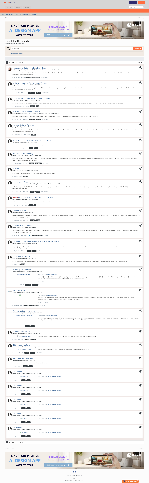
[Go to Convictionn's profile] (10, 170)
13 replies (27, 134)
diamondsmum (17, 184)
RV (13, 212)
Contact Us (79, 475)
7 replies (26, 106)
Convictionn (16, 170)
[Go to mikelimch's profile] (10, 242)
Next (13, 62)
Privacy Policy (71, 475)
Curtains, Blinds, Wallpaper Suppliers (26, 112)
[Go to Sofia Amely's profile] (10, 69)
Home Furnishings (32, 142)
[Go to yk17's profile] (10, 126)
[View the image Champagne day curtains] (24, 274)
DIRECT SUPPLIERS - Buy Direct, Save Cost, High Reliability (43, 113)
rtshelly (14, 227)
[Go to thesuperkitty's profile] (10, 359)
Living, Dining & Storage (35, 155)
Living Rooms (36, 333)
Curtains (16, 169)
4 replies (25, 205)
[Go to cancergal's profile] (10, 141)
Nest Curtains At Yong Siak (23, 358)
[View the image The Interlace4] (24, 432)
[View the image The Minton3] (24, 390)
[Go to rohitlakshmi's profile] (10, 155)
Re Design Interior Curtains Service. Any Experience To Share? (36, 241)
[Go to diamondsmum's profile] (10, 183)
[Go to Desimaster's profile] (10, 198)
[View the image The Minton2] (24, 404)
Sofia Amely (16, 70)
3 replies (26, 119)
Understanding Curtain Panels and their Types (29, 68)
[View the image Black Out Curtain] (24, 295)
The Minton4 (17, 372)
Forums (18, 7)
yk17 (14, 127)
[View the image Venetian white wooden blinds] (24, 315)
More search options (17, 53)
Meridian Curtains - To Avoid (23, 125)
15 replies (24, 92)
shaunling (15, 113)
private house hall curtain (22, 332)
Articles (9, 7)
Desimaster (16, 199)
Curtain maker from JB (21, 256)
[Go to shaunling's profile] (10, 113)
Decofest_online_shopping (23, 154)
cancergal (15, 142)
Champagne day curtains (22, 270)
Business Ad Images (36, 373)
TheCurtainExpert (17, 271)
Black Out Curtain (19, 290)
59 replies (24, 235)
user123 (15, 258)
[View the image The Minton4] (24, 376)
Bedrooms (39, 271)
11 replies (26, 191)
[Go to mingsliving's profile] (10, 333)
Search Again (138, 48)
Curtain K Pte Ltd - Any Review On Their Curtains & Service (35, 140)
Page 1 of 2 (22, 62)
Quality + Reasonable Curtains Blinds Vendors (30, 83)
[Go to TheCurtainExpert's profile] (10, 271)
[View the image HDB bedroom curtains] (24, 349)
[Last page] (16, 62)
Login (133, 3)
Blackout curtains (19, 211)
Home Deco (27, 127)
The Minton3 (17, 386)
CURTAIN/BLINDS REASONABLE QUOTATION (35, 197)
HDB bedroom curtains (21, 345)
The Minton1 (17, 414)
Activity (27, 7)
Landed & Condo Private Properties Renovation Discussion (44, 70)
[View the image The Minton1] (24, 418)
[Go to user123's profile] (10, 257)
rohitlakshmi (16, 155)
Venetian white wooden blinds (24, 311)
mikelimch (15, 243)
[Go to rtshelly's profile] (10, 227)
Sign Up (141, 3)
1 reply (24, 77)
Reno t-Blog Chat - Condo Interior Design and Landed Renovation (47, 184)
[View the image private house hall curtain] (24, 336)
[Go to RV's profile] (10, 212)
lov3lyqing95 (16, 100)
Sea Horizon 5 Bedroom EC (23, 182)
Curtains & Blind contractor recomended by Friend (32, 98)
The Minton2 (17, 400)
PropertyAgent (17, 85)
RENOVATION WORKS (36, 85)
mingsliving (16, 333)
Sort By (140, 62)
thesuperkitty (16, 360)
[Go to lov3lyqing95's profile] (10, 99)
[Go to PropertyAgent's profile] (10, 84)
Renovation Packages (35, 100)
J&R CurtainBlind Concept (22, 226)
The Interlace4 (18, 428)
